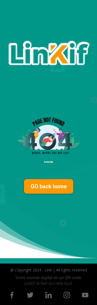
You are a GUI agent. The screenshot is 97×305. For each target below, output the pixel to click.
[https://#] (11, 295)
